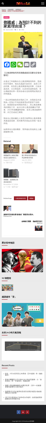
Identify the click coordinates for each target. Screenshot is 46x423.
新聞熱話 (6, 17)
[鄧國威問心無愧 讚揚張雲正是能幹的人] (11, 149)
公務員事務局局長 (20, 198)
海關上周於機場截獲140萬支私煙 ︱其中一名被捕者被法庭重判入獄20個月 (23, 386)
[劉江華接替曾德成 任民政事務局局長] (30, 149)
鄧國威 (31, 198)
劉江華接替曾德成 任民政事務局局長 (29, 156)
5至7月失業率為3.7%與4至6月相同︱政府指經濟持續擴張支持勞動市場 (23, 398)
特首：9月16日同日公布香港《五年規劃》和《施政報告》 (23, 374)
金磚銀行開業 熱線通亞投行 (31, 221)
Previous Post (7, 216)
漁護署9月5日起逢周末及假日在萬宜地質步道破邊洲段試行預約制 (23, 392)
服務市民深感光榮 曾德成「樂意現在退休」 (19, 214)
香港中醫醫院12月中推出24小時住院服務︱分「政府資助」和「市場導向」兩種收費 (23, 380)
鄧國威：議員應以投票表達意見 (11, 181)
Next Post (39, 223)
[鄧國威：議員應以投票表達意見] (11, 173)
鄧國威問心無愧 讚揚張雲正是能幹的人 (11, 156)
